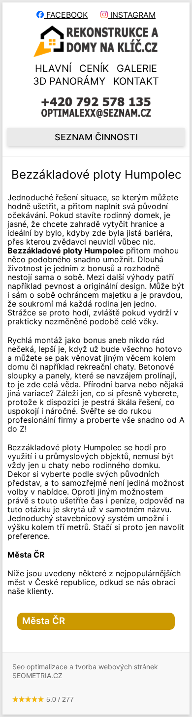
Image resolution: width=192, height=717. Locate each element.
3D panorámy (69, 81)
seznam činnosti (96, 137)
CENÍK (94, 68)
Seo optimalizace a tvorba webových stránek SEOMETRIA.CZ (85, 671)
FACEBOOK (66, 15)
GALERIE (137, 68)
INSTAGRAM (132, 15)
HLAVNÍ (53, 68)
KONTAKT (136, 81)
